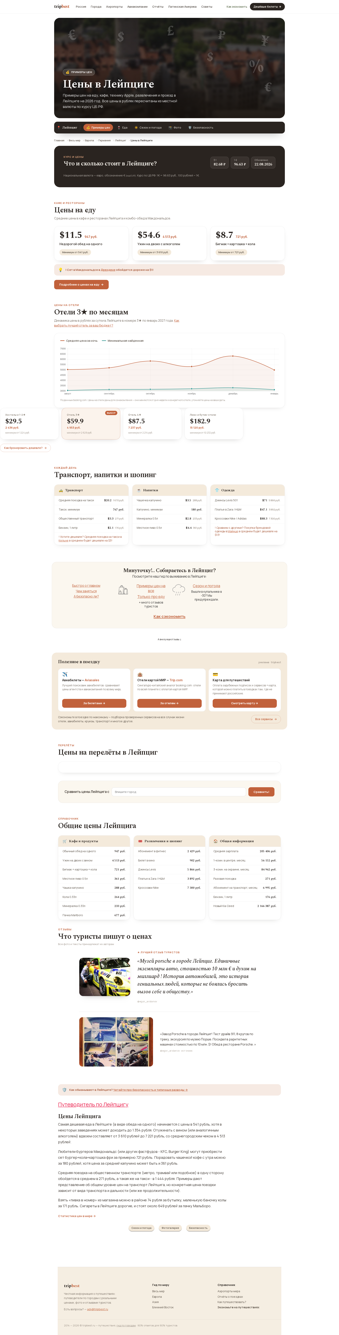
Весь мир (74, 140)
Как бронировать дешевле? (25, 448)
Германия (104, 140)
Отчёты (157, 7)
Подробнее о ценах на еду (81, 284)
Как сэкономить (169, 616)
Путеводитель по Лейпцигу (93, 1104)
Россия (81, 7)
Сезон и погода (147, 127)
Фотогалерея (170, 1228)
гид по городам (126, 1325)
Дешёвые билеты (267, 6)
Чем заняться (86, 591)
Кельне (63, 540)
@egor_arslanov (147, 1001)
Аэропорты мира (229, 1291)
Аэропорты (114, 7)
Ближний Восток (163, 1307)
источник (187, 1050)
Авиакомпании (137, 7)
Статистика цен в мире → (77, 1216)
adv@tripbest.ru (97, 1309)
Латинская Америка (182, 7)
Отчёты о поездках (230, 1296)
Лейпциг (120, 140)
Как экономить (237, 6)
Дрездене (108, 270)
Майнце (233, 531)
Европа (89, 140)
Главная (59, 140)
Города (96, 7)
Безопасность (200, 127)
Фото (175, 127)
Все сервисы (266, 719)
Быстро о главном (86, 585)
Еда (122, 127)
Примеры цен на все (151, 588)
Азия (155, 1302)
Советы (206, 7)
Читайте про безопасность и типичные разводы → (150, 1090)
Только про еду (151, 596)
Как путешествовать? (232, 1302)
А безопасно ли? (86, 596)
